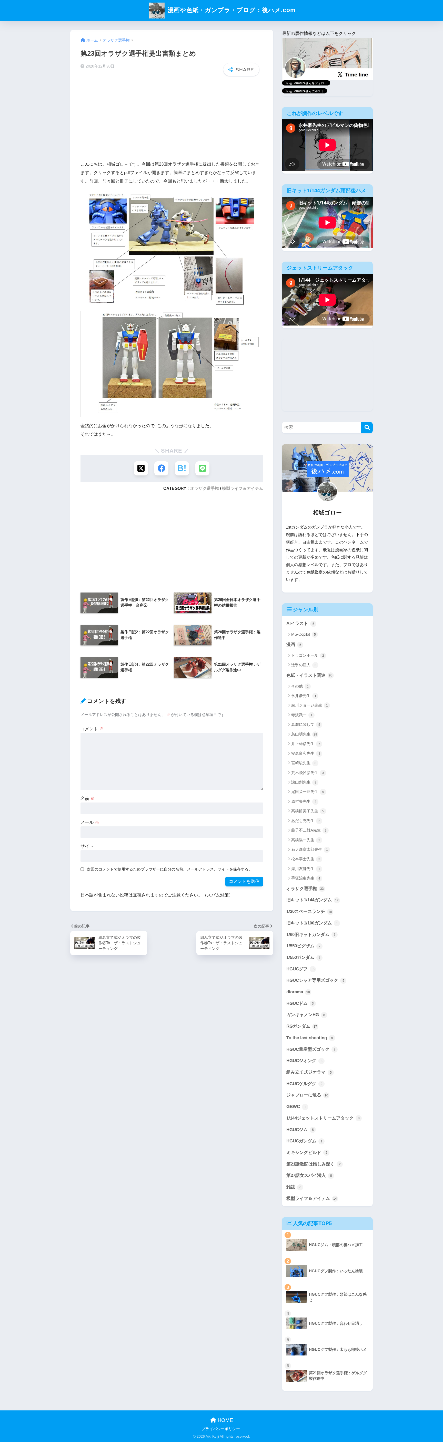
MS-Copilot (303, 634)
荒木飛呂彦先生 (307, 772)
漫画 (293, 644)
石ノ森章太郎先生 (309, 849)
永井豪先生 (303, 695)
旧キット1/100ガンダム (312, 923)
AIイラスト (300, 623)
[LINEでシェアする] (202, 468)
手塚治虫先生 (305, 878)
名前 (87, 798)
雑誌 (293, 1187)
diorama (298, 991)
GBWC (296, 1106)
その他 (300, 686)
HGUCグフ (300, 969)
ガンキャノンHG (305, 1014)
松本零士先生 (305, 859)
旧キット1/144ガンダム (312, 899)
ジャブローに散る (307, 1095)
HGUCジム (300, 1129)
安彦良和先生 (305, 753)
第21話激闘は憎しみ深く (313, 1164)
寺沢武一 (302, 715)
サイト (87, 846)
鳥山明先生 (304, 734)
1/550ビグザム (303, 945)
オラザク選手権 (204, 488)
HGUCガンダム (304, 1141)
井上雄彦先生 (305, 743)
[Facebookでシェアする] (161, 468)
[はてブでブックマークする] (182, 468)
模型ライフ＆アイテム (242, 488)
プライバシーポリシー (221, 1429)
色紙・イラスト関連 (309, 675)
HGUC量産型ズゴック (311, 1049)
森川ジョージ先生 (309, 705)
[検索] (367, 427)
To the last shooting (309, 1037)
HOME (224, 1420)
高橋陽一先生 (305, 840)
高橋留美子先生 (307, 811)
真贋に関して (305, 724)
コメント (92, 729)
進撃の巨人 (303, 665)
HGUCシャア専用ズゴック (315, 980)
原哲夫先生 (303, 801)
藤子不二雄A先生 (309, 830)
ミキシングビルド (306, 1152)
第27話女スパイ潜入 (309, 1175)
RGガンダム (301, 1026)
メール (89, 822)
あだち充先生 (305, 820)
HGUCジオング (304, 1060)
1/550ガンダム (303, 957)
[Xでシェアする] (141, 468)
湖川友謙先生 (305, 868)
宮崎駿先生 (303, 763)
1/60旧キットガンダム (311, 934)
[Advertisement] (171, 120)
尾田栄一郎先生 (307, 791)
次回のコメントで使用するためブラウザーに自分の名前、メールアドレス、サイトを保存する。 (169, 869)
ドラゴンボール (307, 655)
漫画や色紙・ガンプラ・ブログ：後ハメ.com (231, 10)
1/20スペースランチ (309, 911)
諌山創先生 (303, 782)
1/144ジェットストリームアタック (323, 1118)
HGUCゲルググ (304, 1083)
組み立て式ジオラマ (309, 1072)
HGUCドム (300, 1003)
